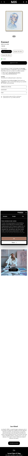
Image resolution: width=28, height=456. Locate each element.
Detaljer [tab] (14, 216)
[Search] (4, 2)
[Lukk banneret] (26, 212)
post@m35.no (3, 81)
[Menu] (1, 1)
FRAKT (2, 92)
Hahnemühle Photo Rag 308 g (14, 72)
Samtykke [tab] (5, 216)
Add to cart (15, 62)
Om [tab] (23, 216)
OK (14, 238)
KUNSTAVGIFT (4, 89)
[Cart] (26, 2)
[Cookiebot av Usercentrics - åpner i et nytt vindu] (17, 213)
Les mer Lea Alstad (14, 443)
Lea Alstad (23, 68)
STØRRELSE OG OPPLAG (6, 86)
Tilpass (13, 242)
